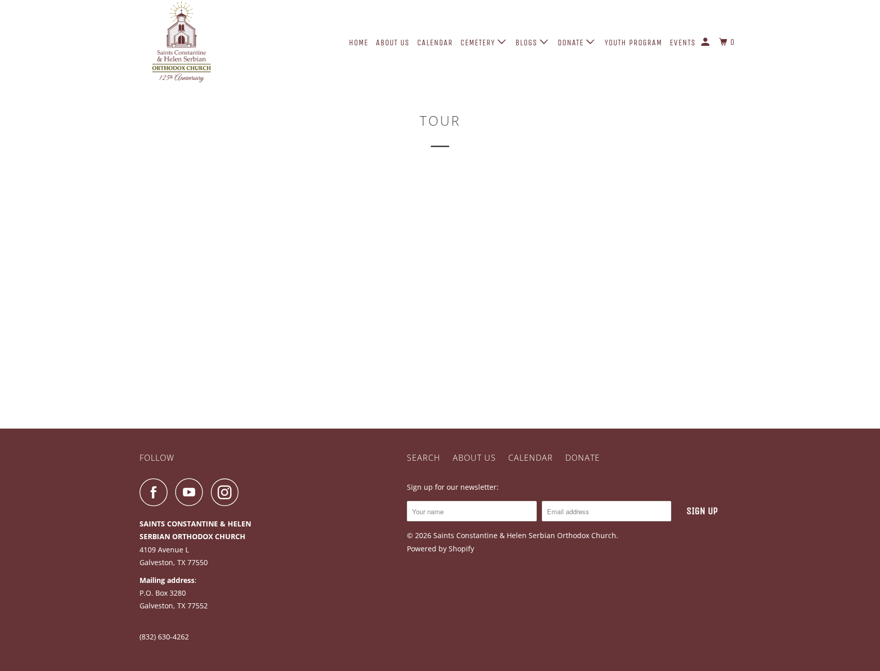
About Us (392, 42)
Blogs (527, 42)
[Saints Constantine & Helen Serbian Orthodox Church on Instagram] (227, 492)
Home (358, 42)
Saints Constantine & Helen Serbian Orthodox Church (524, 535)
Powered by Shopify (440, 548)
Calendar (435, 42)
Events (683, 42)
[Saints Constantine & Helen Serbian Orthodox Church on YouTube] (192, 492)
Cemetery (479, 42)
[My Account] (706, 42)
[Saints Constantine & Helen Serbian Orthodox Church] (192, 42)
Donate (572, 42)
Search (424, 457)
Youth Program (633, 42)
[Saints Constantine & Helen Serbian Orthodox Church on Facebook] (156, 492)
